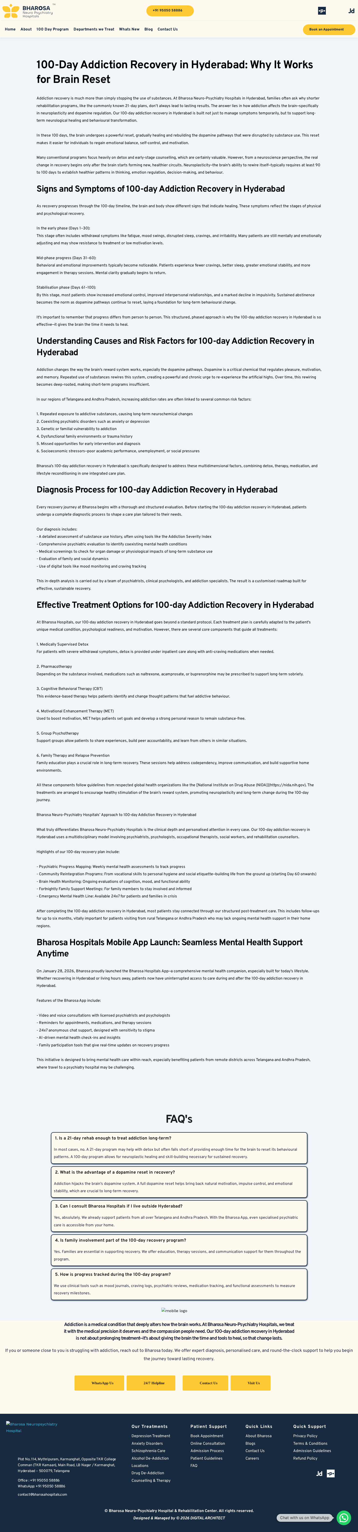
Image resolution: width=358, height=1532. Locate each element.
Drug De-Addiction (148, 1473)
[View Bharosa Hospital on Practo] (322, 11)
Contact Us (255, 1451)
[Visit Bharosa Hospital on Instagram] (337, 11)
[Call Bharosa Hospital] (9, 1483)
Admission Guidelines (312, 1451)
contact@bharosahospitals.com (42, 1495)
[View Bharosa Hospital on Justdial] (352, 11)
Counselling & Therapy (151, 1480)
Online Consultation (207, 1443)
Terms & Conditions (310, 1443)
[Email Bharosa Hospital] (9, 1495)
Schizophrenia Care (148, 1451)
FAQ (194, 1465)
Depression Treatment (151, 1436)
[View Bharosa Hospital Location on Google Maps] (9, 1465)
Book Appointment (206, 1436)
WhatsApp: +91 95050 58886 (41, 1486)
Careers (252, 1458)
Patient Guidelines (206, 1458)
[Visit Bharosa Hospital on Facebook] (292, 11)
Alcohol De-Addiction (150, 1458)
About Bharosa (258, 1436)
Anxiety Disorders (147, 1443)
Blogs (250, 1443)
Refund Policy (305, 1458)
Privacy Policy (305, 1436)
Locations (140, 1465)
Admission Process (207, 1451)
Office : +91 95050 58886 (39, 1480)
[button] (344, 1518)
